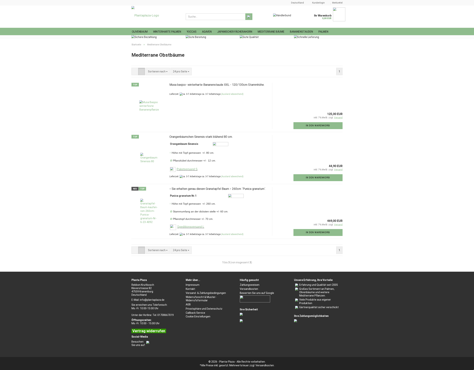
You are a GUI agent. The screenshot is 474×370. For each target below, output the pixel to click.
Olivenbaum (140, 31)
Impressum (192, 284)
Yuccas (191, 31)
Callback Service (195, 312)
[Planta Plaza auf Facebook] (147, 341)
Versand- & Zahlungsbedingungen (206, 292)
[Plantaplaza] (155, 17)
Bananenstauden (301, 31)
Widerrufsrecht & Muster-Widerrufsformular (201, 299)
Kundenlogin (318, 2)
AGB (188, 304)
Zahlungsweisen (249, 284)
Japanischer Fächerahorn (234, 31)
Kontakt (190, 288)
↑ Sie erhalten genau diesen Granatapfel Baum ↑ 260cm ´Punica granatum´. (217, 189)
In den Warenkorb (318, 125)
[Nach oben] (463, 364)
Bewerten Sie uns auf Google (257, 292)
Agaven (207, 31)
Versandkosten (249, 288)
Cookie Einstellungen (198, 316)
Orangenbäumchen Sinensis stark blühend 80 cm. (201, 137)
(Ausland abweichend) (232, 94)
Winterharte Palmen (167, 31)
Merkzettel (337, 2)
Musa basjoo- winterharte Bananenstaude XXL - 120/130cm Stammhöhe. (216, 84)
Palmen (323, 31)
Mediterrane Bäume (271, 31)
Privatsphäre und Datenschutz (204, 308)
